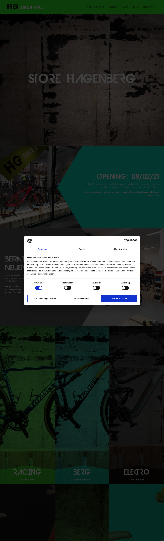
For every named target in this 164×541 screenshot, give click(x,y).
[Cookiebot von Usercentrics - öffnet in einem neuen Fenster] (125, 241)
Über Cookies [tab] (120, 249)
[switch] (67, 288)
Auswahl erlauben (82, 298)
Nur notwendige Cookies (45, 298)
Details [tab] (82, 249)
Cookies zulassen (119, 298)
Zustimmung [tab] (43, 249)
